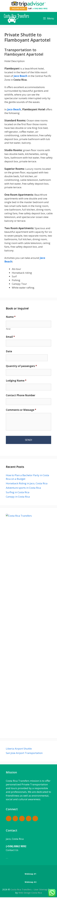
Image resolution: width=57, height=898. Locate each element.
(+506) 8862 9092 (16, 846)
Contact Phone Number (20, 395)
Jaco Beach (20, 76)
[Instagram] (28, 818)
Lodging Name (16, 380)
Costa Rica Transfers (21, 889)
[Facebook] (8, 818)
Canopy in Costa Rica (18, 496)
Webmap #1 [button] (30, 874)
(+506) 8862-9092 (39, 8)
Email (10, 336)
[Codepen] (15, 818)
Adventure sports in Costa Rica (23, 487)
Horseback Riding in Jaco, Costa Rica (27, 483)
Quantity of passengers (21, 366)
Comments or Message (21, 410)
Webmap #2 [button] (30, 882)
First (8, 329)
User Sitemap (40, 889)
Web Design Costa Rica (30, 892)
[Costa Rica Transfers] (17, 18)
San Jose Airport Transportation (24, 753)
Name (10, 316)
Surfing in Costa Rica (17, 492)
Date (9, 351)
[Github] (22, 818)
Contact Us (12, 850)
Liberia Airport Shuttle (19, 748)
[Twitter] (35, 818)
